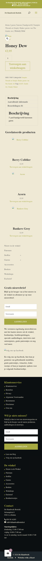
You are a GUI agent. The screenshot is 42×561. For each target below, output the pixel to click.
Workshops (8, 274)
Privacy (8, 393)
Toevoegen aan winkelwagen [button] (21, 167)
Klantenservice (11, 386)
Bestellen (9, 390)
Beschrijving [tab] (13, 97)
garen (13, 25)
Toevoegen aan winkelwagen (17, 66)
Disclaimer (10, 404)
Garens (7, 259)
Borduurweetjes (11, 498)
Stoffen (7, 255)
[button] (7, 39)
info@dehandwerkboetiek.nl (16, 522)
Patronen (7, 250)
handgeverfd (27, 25)
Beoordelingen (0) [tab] (15, 105)
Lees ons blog (11, 454)
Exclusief (8, 278)
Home (7, 25)
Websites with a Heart (26, 557)
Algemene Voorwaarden (14, 397)
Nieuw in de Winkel (13, 469)
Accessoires (9, 264)
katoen (19, 25)
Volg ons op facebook (14, 458)
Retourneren (10, 400)
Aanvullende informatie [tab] (18, 101)
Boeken (7, 269)
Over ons (9, 408)
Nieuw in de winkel (12, 245)
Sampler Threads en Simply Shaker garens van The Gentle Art (22, 28)
